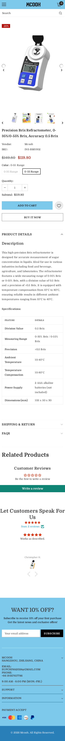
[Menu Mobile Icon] (4, 4)
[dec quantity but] (5, 187)
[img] (32, 523)
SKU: (5, 149)
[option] (32, 65)
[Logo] (33, 4)
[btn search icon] (60, 13)
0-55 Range (31, 171)
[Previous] (3, 66)
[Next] (61, 66)
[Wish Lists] (59, 205)
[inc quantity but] (25, 187)
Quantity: (8, 181)
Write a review (32, 488)
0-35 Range (11, 171)
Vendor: (7, 144)
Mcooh (29, 144)
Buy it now (32, 217)
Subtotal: (7, 194)
